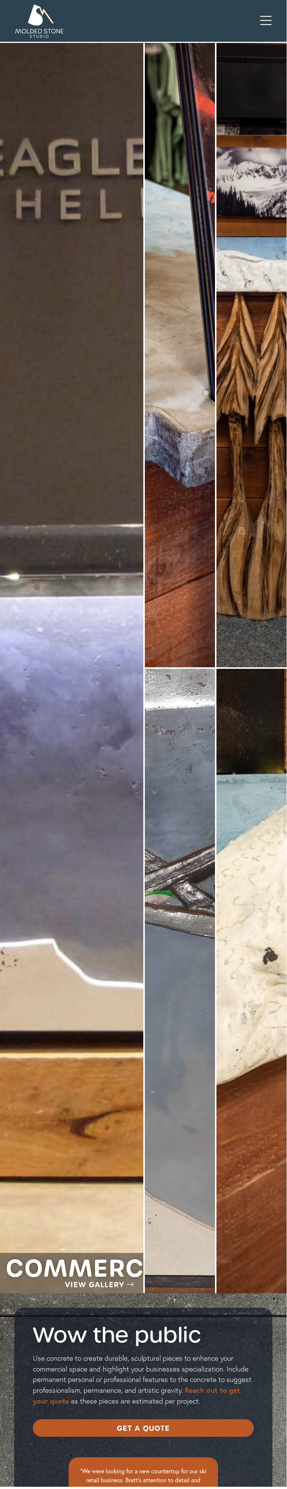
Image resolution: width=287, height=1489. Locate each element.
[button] (265, 21)
